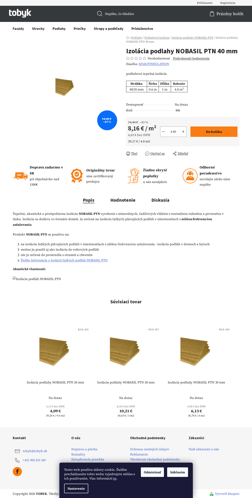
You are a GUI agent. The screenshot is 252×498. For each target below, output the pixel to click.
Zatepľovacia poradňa (87, 459)
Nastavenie (76, 488)
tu (114, 478)
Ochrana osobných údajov (149, 449)
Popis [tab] (88, 200)
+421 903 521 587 (34, 460)
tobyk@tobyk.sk (35, 451)
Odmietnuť (152, 472)
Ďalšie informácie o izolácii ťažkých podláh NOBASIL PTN (64, 260)
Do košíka (214, 131)
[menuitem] (18, 29)
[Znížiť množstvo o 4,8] (163, 132)
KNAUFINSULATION (154, 64)
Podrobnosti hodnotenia (191, 58)
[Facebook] (17, 471)
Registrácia (227, 3)
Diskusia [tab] (160, 200)
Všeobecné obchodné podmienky (155, 459)
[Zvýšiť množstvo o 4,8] (183, 132)
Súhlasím (177, 472)
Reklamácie (139, 454)
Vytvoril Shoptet (227, 493)
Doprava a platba (84, 449)
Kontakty (78, 454)
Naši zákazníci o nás (204, 449)
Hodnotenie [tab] (122, 200)
